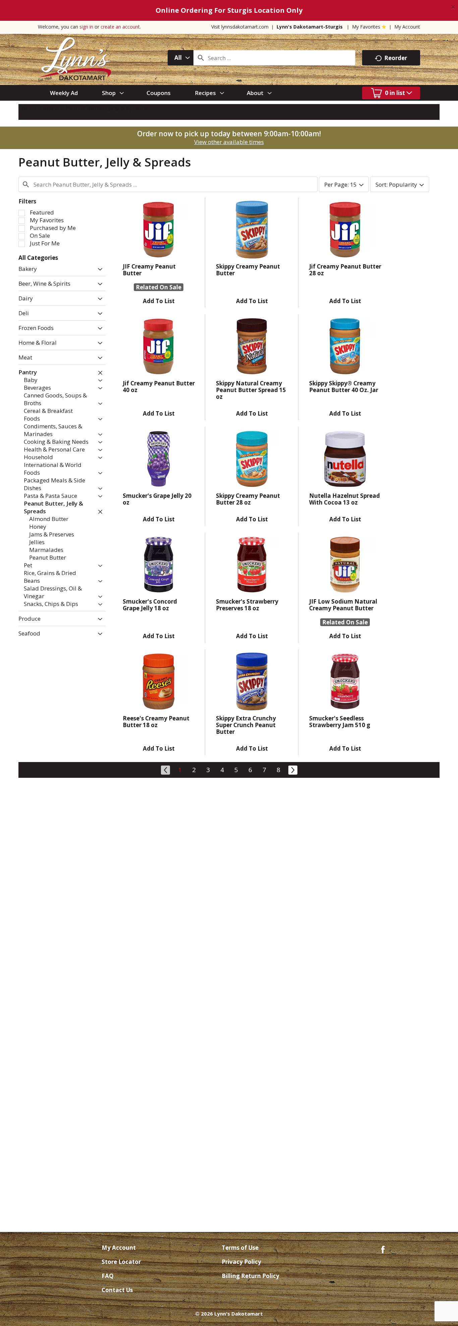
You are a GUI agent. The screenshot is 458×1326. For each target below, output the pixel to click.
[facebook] (383, 1249)
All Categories (38, 258)
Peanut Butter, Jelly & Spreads (106, 108)
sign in (86, 26)
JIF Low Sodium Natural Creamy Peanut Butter (343, 605)
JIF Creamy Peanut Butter (149, 270)
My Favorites (366, 26)
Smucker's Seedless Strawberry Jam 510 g (339, 721)
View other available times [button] (229, 142)
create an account (120, 26)
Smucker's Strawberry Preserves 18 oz (247, 605)
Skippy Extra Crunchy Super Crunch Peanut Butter (246, 725)
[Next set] (292, 769)
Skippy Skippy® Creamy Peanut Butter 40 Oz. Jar (343, 386)
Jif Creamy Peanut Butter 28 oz (345, 270)
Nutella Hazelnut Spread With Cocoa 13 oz (344, 499)
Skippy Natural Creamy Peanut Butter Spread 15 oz (251, 389)
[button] (98, 269)
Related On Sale (158, 287)
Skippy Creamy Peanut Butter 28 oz (248, 499)
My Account (407, 26)
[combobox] (180, 57)
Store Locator (121, 1262)
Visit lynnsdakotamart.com (240, 26)
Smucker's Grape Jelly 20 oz (157, 499)
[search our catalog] (200, 57)
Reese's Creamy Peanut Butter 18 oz (156, 721)
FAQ (108, 1276)
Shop (25, 108)
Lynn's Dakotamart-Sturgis (310, 26)
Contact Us (117, 1290)
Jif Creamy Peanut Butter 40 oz (159, 386)
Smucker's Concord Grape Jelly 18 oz (150, 605)
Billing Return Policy (250, 1276)
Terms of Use (240, 1247)
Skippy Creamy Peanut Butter (248, 270)
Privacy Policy (241, 1262)
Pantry (48, 108)
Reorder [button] (395, 58)
